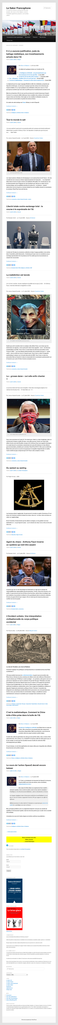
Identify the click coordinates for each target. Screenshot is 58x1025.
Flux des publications (11, 996)
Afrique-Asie (9, 989)
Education (13, 534)
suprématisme (15, 705)
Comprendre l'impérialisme (31, 703)
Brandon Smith (14, 267)
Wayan (19, 59)
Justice (29, 199)
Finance (13, 758)
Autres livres (9, 931)
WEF (31, 267)
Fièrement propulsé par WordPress (29, 1019)
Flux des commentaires (11, 998)
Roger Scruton (19, 534)
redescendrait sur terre (25, 784)
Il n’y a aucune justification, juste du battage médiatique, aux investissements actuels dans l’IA (25, 54)
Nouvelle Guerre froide (43, 703)
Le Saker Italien (9, 985)
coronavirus (14, 199)
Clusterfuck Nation (38, 138)
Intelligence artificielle (16, 112)
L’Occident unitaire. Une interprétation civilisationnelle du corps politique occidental (24, 619)
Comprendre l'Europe (20, 703)
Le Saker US (9, 980)
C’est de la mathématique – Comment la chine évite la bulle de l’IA (26, 80)
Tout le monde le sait (16, 119)
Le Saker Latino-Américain (12, 983)
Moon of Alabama (25, 65)
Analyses (13, 703)
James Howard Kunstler (22, 199)
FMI (19, 267)
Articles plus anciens (11, 831)
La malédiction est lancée (18, 274)
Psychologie (9, 705)
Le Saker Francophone (18, 8)
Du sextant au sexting (16, 467)
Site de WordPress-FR (11, 1000)
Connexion (8, 995)
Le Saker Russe (9, 981)
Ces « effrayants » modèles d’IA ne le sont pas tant (22, 78)
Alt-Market (32, 218)
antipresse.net (9, 988)
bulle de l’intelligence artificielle (28, 727)
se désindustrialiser (27, 675)
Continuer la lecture (11, 106)
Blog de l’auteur (33, 630)
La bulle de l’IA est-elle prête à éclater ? (29, 76)
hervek (19, 122)
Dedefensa (8, 986)
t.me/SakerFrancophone (25, 849)
